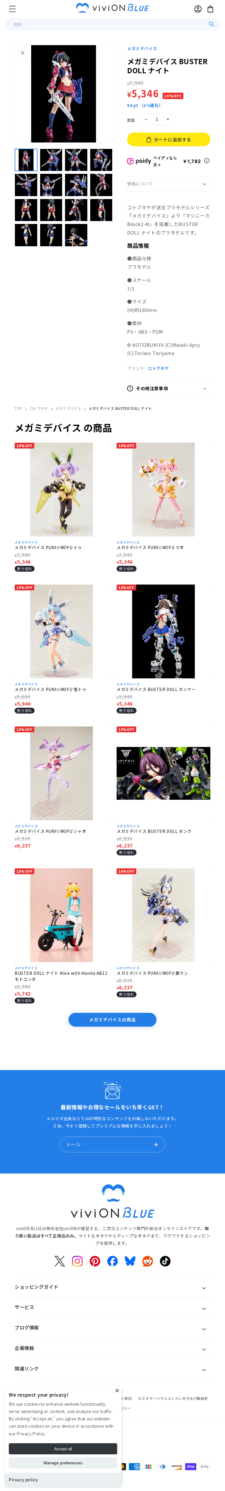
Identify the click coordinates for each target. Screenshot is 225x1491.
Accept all (63, 1448)
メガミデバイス (142, 48)
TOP (18, 408)
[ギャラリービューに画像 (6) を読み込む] (51, 185)
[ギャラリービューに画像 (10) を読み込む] (51, 210)
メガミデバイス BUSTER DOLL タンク (154, 831)
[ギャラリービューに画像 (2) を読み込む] (51, 160)
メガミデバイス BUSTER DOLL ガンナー (156, 689)
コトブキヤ (158, 368)
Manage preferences (63, 1463)
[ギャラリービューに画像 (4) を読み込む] (101, 160)
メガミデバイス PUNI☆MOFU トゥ (48, 547)
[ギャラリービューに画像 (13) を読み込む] (26, 235)
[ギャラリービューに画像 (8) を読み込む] (101, 185)
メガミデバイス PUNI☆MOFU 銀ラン (152, 973)
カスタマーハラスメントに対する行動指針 (173, 1398)
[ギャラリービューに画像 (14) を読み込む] (51, 235)
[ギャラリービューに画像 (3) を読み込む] (76, 160)
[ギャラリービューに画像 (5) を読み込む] (26, 185)
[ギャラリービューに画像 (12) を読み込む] (101, 210)
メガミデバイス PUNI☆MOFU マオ (150, 547)
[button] (12, 8)
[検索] (211, 24)
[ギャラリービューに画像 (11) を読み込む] (76, 210)
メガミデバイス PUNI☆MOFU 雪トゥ (50, 689)
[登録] (155, 1144)
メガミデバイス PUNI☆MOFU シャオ (50, 831)
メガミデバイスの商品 (112, 1019)
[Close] (117, 1390)
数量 (131, 120)
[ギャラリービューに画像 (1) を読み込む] (26, 160)
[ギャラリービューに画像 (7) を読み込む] (76, 185)
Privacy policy (23, 1479)
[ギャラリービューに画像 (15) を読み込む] (76, 235)
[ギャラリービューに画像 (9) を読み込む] (26, 210)
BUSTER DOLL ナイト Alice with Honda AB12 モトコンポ (61, 976)
